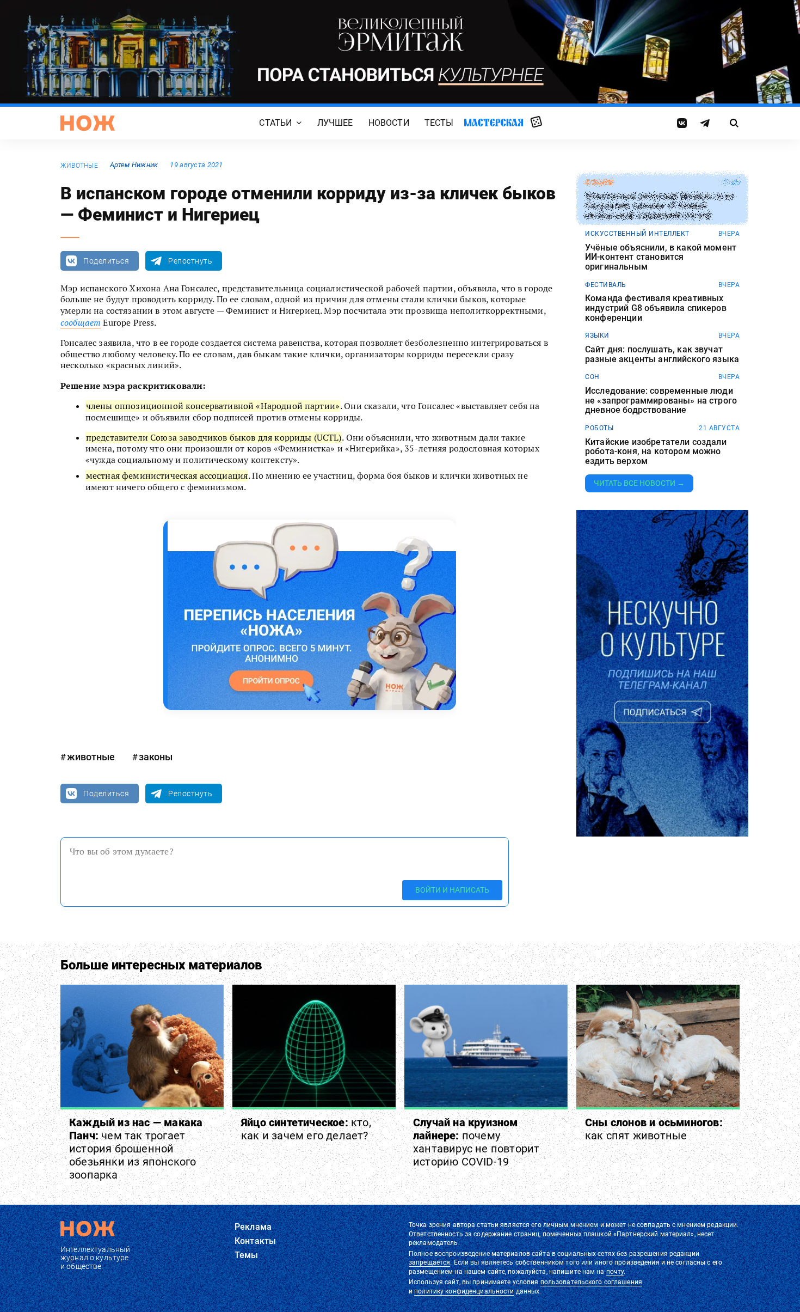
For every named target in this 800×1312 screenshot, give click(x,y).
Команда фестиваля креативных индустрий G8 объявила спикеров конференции (656, 308)
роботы (599, 428)
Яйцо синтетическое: (306, 1129)
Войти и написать (452, 890)
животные (79, 165)
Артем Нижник (134, 165)
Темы (247, 1255)
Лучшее (335, 123)
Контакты (255, 1241)
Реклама (253, 1227)
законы (156, 756)
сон (592, 377)
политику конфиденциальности (464, 1291)
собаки (599, 182)
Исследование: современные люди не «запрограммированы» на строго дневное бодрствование (661, 400)
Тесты (439, 123)
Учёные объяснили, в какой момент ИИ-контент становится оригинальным (660, 257)
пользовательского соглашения (591, 1282)
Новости (388, 123)
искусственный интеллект (637, 233)
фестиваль (605, 285)
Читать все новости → (639, 483)
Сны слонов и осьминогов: (654, 1129)
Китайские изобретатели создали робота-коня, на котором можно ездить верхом (656, 451)
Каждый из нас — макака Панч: (135, 1148)
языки (597, 335)
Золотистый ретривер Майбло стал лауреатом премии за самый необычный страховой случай (659, 206)
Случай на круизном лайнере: (476, 1142)
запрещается (429, 1262)
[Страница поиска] (734, 123)
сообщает (80, 322)
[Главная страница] (87, 123)
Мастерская (493, 122)
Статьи (275, 123)
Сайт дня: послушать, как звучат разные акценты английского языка (662, 354)
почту (615, 1272)
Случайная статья (536, 122)
